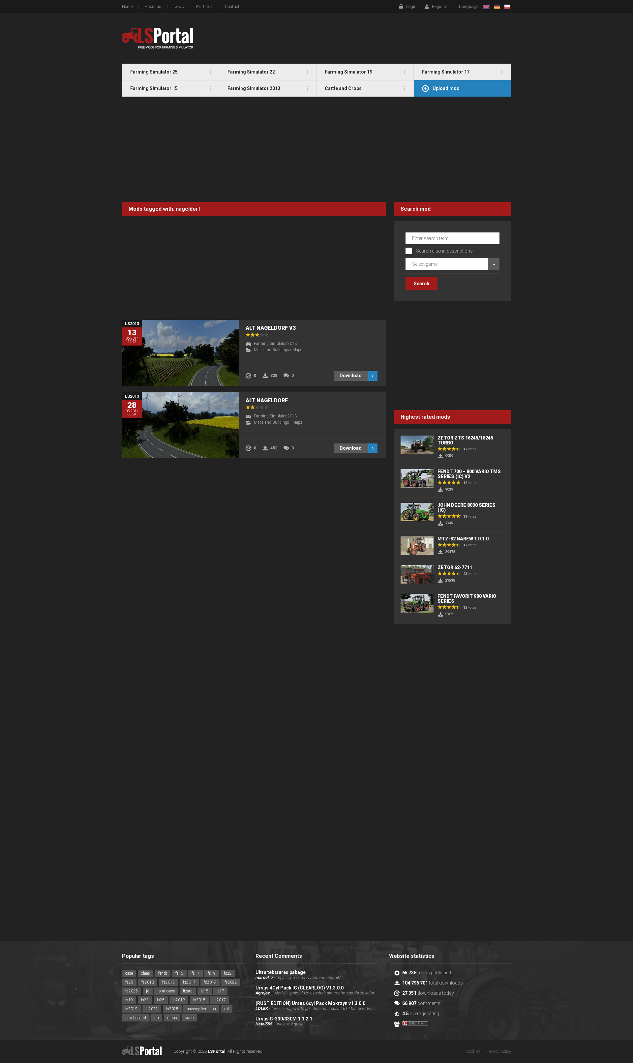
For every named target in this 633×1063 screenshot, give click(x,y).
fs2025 (131, 991)
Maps (297, 350)
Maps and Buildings (271, 350)
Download (351, 375)
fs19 (212, 973)
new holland (135, 1018)
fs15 (179, 973)
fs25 (129, 982)
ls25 (161, 1000)
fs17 (195, 973)
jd (147, 991)
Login (411, 6)
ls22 (145, 1000)
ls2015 (199, 1000)
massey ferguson (201, 1009)
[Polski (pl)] (507, 6)
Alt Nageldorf (267, 400)
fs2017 (189, 982)
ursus (172, 1018)
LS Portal (158, 38)
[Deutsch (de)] (496, 6)
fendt (162, 973)
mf (226, 1009)
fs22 (228, 973)
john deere (166, 991)
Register (439, 6)
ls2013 (179, 1000)
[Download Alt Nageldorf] (180, 425)
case (129, 973)
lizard (188, 991)
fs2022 (231, 982)
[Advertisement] (316, 149)
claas (145, 973)
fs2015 (168, 982)
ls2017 (220, 1000)
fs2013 (147, 982)
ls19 (129, 1000)
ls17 (220, 991)
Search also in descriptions (444, 251)
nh (156, 1018)
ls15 (204, 991)
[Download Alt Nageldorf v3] (180, 353)
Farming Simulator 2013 (275, 343)
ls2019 (131, 1009)
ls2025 (172, 1009)
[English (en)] (486, 6)
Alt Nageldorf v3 (271, 328)
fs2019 (210, 982)
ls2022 (152, 1009)
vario (189, 1018)
